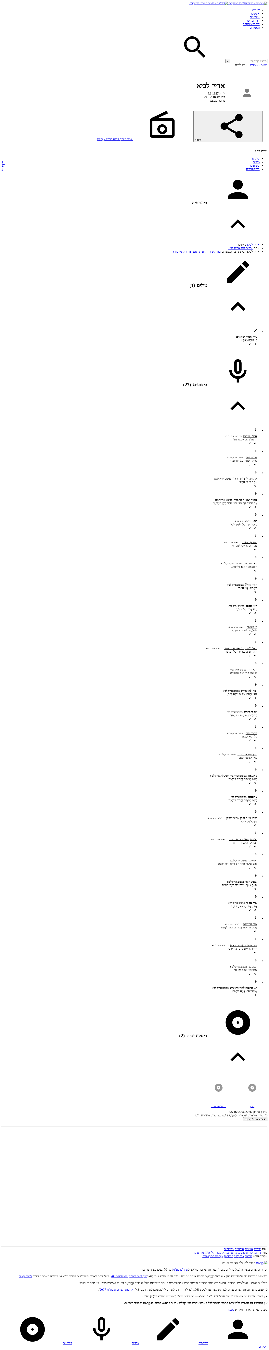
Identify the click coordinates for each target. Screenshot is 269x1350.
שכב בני (252, 966)
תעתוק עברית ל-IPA (217, 1252)
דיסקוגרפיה (131, 169)
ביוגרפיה (255, 158)
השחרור (252, 669)
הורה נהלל (251, 584)
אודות (248, 1256)
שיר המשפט (250, 924)
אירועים (255, 17)
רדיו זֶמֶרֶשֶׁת (256, 1252)
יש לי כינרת (250, 712)
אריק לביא (253, 244)
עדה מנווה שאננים (246, 336)
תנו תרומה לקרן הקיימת (243, 987)
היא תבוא (251, 605)
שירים (256, 10)
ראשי (264, 65)
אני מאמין (251, 457)
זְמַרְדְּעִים (199, 1252)
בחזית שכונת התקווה (245, 499)
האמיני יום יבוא (248, 563)
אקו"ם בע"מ (180, 1269)
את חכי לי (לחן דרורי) (245, 478)
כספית (230, 1309)
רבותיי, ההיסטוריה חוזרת (243, 839)
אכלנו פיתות (250, 436)
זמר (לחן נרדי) (249, 690)
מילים (131, 162)
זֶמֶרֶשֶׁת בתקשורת (212, 1256)
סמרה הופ (251, 733)
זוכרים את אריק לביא (240, 248)
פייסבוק (228, 1256)
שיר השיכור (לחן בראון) (243, 945)
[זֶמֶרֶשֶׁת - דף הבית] (261, 1263)
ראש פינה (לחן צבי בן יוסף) (241, 818)
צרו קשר (239, 1256)
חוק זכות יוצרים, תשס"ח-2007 (129, 1276)
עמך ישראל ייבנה (247, 754)
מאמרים (255, 27)
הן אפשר (252, 627)
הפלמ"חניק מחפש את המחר (240, 648)
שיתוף (198, 139)
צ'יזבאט (252, 775)
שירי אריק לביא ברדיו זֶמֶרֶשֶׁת (115, 139)
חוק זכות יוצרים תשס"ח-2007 (117, 1289)
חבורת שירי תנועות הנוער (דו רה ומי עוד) (197, 251)
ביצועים (131, 165)
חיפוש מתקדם (251, 24)
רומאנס (253, 860)
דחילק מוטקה (249, 542)
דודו (255, 521)
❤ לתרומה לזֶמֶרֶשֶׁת (255, 1119)
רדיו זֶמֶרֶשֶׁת (253, 20)
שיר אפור (251, 902)
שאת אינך (251, 881)
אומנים (255, 13)
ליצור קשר (25, 1276)
